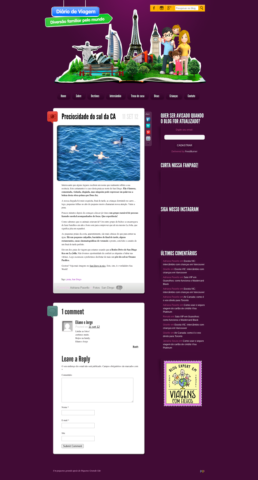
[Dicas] (156, 96)
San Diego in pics (98, 265)
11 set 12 (94, 326)
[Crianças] (173, 96)
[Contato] (190, 96)
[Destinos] (94, 96)
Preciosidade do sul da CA (52, 117)
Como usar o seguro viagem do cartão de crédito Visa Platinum (184, 308)
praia (68, 279)
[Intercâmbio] (114, 96)
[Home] (62, 96)
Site (63, 432)
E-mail (65, 420)
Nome (65, 407)
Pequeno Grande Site (91, 470)
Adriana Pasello (79, 287)
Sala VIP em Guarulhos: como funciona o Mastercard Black (183, 280)
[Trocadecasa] (136, 96)
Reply (135, 346)
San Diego (76, 279)
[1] (117, 287)
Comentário (67, 374)
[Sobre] (77, 96)
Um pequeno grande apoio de (67, 470)
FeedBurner (191, 151)
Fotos (96, 287)
